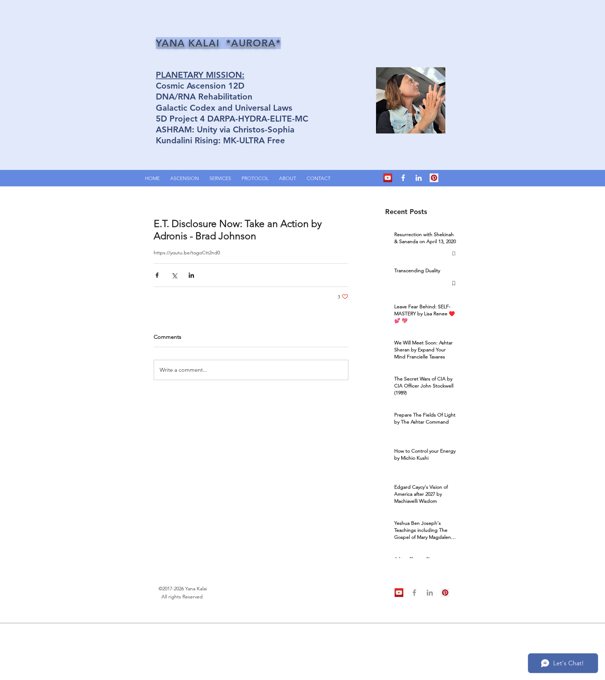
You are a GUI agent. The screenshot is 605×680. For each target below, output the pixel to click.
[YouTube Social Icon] (387, 177)
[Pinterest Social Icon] (434, 177)
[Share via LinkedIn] (191, 275)
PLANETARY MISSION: (200, 75)
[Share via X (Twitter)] (174, 275)
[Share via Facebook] (157, 275)
